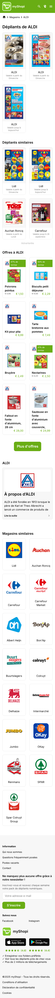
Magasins (14, 17)
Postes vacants (10, 862)
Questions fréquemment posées (19, 857)
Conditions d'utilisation (15, 982)
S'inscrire (14, 905)
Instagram (34, 920)
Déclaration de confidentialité (18, 987)
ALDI (26, 17)
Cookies (6, 992)
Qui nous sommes (12, 851)
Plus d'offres (27, 446)
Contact (6, 868)
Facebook (7, 920)
